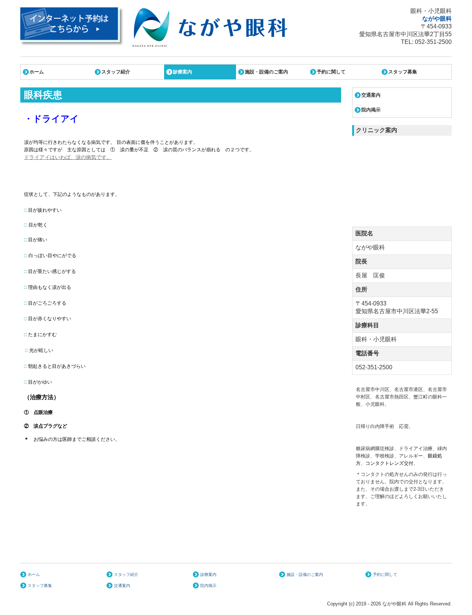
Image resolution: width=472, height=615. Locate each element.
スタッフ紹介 (115, 72)
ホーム (37, 72)
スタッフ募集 (402, 72)
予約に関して (331, 72)
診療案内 (182, 72)
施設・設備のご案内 (266, 72)
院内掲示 (371, 110)
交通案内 (371, 95)
